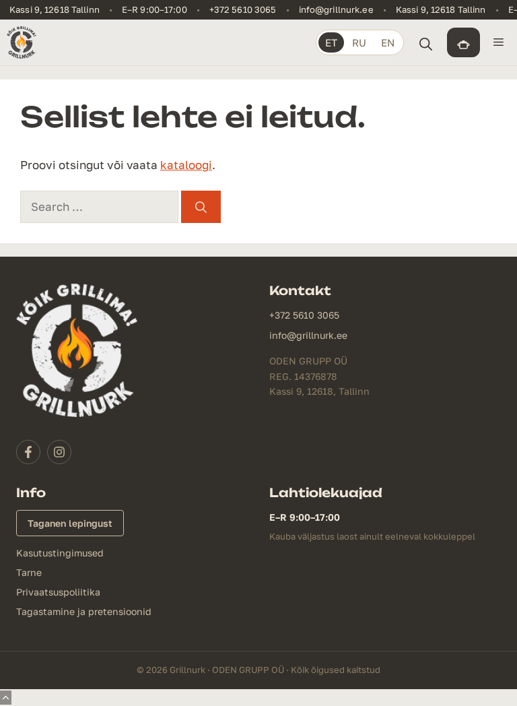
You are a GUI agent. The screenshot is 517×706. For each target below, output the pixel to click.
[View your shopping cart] (463, 42)
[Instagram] (59, 452)
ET (331, 42)
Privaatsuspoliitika (58, 592)
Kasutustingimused (60, 552)
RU (359, 42)
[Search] (201, 207)
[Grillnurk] (21, 42)
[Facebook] (28, 452)
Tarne (29, 572)
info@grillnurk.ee (336, 9)
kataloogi (186, 165)
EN (387, 42)
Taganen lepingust (70, 523)
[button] (425, 42)
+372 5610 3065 (243, 9)
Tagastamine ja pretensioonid (83, 611)
